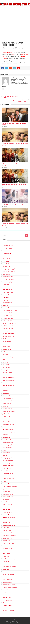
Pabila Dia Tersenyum (8, 504)
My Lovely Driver (6, 489)
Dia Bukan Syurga (7, 349)
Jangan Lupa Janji (7, 416)
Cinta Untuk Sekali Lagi (8, 318)
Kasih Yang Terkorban (8, 429)
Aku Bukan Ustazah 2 (7, 250)
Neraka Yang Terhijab (8, 494)
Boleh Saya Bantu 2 (7, 289)
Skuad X (4, 564)
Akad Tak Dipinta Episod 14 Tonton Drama (14, 205)
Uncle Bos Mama (7, 597)
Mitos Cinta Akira (7, 483)
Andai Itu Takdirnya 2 (8, 256)
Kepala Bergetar (22, 48)
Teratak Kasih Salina (7, 582)
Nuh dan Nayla (6, 499)
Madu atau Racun (7, 468)
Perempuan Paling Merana (9, 517)
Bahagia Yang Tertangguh (9, 269)
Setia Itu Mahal (6, 553)
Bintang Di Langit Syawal (8, 282)
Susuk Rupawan (6, 571)
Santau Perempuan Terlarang (9, 535)
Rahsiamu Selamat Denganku (9, 525)
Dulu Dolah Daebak (7, 372)
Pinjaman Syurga (6, 522)
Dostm (4, 47)
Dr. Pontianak (6, 364)
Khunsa (4, 450)
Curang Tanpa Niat (7, 320)
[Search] (26, 235)
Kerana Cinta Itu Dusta (8, 439)
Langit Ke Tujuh (6, 452)
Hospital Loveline (7, 403)
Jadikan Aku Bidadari (7, 414)
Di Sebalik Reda (6, 346)
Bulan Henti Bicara (7, 297)
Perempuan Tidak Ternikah (9, 520)
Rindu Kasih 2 (6, 527)
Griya (4, 382)
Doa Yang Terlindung (8, 357)
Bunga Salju (5, 300)
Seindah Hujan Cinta (7, 538)
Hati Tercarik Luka (7, 388)
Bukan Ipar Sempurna (8, 292)
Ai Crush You (5, 243)
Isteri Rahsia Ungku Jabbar (9, 411)
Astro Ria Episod (6, 48)
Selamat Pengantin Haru (8, 543)
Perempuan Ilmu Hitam (8, 514)
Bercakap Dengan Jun (8, 276)
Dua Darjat (5, 370)
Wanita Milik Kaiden (7, 605)
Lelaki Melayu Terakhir (8, 460)
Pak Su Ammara (6, 507)
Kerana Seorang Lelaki (8, 442)
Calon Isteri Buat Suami (8, 307)
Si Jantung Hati (6, 561)
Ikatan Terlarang (6, 406)
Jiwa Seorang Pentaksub (8, 424)
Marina (4, 476)
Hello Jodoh (5, 390)
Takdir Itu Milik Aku (7, 579)
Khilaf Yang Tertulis (7, 447)
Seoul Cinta (5, 546)
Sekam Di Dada (6, 540)
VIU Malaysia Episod (7, 600)
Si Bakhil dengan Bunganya (9, 558)
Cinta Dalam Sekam (7, 315)
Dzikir (4, 375)
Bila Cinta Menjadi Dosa (8, 279)
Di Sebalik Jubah (6, 344)
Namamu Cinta (6, 491)
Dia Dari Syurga (6, 351)
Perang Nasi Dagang (7, 512)
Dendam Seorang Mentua (9, 336)
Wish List (5, 608)
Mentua (4, 481)
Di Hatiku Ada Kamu (7, 341)
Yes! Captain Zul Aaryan (8, 610)
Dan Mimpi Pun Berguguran (9, 323)
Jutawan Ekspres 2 (7, 426)
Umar (4, 595)
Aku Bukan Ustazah (7, 248)
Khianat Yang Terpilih (7, 445)
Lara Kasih (5, 455)
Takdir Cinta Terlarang (8, 577)
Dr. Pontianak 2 (6, 367)
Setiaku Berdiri (6, 556)
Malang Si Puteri (6, 470)
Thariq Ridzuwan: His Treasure (10, 587)
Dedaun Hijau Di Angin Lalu (9, 331)
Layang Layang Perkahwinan (9, 458)
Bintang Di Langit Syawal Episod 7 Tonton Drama (18, 100)
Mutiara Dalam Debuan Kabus (10, 486)
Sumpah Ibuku (6, 569)
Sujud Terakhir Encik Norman (9, 566)
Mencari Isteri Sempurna (8, 478)
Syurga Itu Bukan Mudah (8, 574)
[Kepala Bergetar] (15, 4)
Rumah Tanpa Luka (7, 530)
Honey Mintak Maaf (7, 401)
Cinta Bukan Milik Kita (8, 313)
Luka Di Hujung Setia (7, 463)
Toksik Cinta (5, 590)
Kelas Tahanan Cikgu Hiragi (9, 432)
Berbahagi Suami (7, 274)
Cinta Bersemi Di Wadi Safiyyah (10, 310)
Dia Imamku (5, 354)
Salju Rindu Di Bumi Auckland (9, 533)
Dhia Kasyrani (6, 338)
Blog (4, 287)
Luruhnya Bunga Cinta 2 (8, 465)
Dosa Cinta (5, 362)
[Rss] (15, 620)
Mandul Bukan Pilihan (8, 473)
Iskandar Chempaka (7, 408)
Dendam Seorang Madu (8, 333)
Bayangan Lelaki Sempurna (9, 271)
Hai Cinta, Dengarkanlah (8, 385)
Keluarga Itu (5, 434)
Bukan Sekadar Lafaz (7, 294)
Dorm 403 (5, 359)
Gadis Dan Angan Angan (8, 377)
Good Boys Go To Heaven (9, 380)
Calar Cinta (5, 305)
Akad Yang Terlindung (8, 245)
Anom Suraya (6, 261)
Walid (4, 602)
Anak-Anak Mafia (7, 253)
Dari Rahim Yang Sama (8, 328)
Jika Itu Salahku (6, 421)
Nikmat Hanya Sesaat (7, 496)
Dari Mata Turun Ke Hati (8, 326)
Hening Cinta (6, 393)
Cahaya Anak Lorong (7, 302)
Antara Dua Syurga (7, 263)
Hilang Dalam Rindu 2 (8, 398)
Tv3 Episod (5, 592)
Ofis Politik (5, 502)
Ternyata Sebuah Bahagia (9, 584)
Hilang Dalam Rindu (7, 395)
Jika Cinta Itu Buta (15, 48)
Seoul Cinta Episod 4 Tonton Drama (11, 96)
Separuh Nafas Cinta (7, 548)
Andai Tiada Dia (6, 258)
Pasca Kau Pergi (6, 509)
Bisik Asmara (6, 284)
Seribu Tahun (6, 551)
